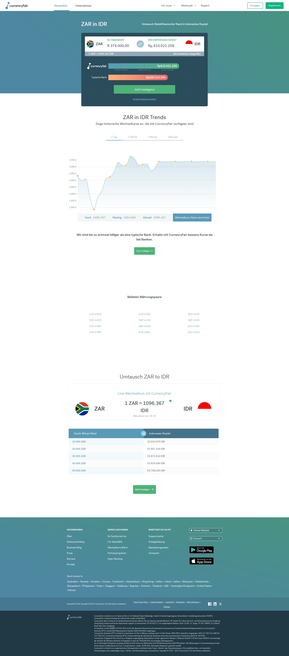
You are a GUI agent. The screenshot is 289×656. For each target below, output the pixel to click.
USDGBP (95, 326)
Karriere (71, 558)
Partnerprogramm (117, 553)
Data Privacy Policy (141, 602)
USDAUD (95, 320)
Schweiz (145, 585)
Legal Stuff (169, 602)
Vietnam (71, 590)
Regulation (180, 602)
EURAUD (95, 314)
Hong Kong (147, 581)
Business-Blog (74, 547)
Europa (106, 581)
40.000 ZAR (79, 463)
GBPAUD (145, 326)
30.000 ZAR (79, 456)
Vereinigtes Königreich (182, 585)
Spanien (134, 585)
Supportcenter (156, 536)
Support (205, 5)
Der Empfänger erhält (162, 40)
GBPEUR (193, 320)
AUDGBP (145, 314)
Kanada (84, 581)
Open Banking (115, 558)
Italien (177, 581)
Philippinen (88, 585)
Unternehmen (83, 5)
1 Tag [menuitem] (114, 137)
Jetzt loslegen (144, 250)
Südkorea (122, 585)
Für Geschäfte (115, 541)
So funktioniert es (117, 536)
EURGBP (95, 332)
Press (70, 553)
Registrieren (274, 5)
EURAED (144, 332)
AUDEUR (193, 332)
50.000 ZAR (79, 470)
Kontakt (71, 564)
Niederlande (201, 581)
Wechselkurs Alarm (118, 547)
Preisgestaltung (157, 541)
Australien (72, 581)
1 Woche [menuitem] (132, 137)
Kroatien (95, 581)
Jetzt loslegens (144, 89)
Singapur (110, 585)
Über (69, 536)
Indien (159, 581)
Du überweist (115, 40)
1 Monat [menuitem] (152, 137)
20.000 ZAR (79, 448)
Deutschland (132, 581)
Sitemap (167, 607)
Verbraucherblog (75, 541)
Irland (168, 581)
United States (204, 585)
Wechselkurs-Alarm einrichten (192, 217)
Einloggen (255, 5)
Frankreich (118, 581)
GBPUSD (145, 320)
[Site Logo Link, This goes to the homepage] (28, 5)
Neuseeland (73, 585)
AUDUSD (194, 326)
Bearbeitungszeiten (158, 547)
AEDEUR (193, 314)
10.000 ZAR (79, 441)
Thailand (156, 585)
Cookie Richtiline (156, 602)
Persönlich (60, 5)
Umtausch (154, 553)
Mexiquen (187, 581)
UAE (166, 585)
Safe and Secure (193, 602)
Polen (100, 585)
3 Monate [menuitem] (173, 137)
